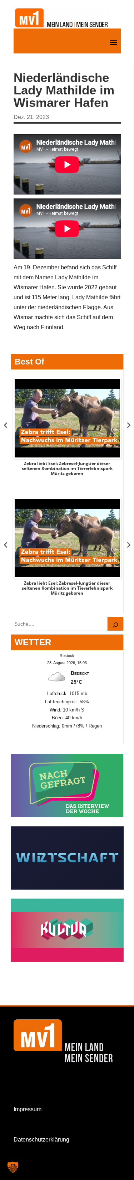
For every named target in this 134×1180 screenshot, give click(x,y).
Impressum (27, 1109)
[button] (13, 1167)
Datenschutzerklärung (41, 1140)
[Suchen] (115, 624)
